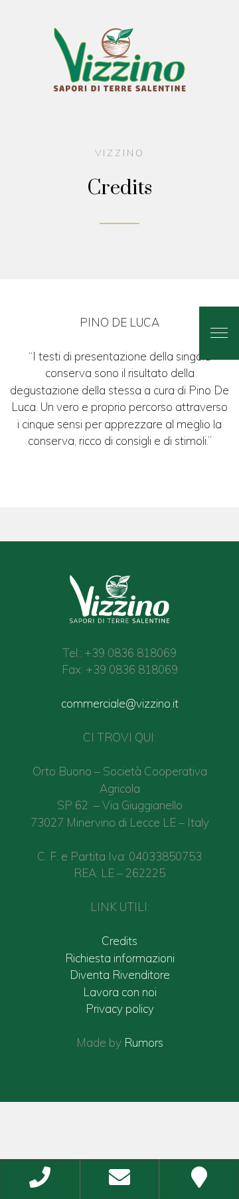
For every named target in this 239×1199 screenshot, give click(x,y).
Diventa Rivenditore (120, 975)
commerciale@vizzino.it (120, 703)
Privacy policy (120, 1008)
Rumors (143, 1042)
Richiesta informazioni (120, 958)
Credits (119, 941)
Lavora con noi (120, 992)
